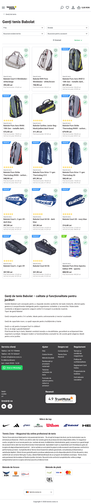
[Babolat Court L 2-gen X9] (16, 247)
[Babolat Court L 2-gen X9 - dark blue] (16, 200)
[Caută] (62, 8)
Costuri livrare (47, 354)
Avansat (58, 40)
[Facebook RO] (3, 406)
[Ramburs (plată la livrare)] (49, 480)
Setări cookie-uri (3, 394)
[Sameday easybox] (25, 474)
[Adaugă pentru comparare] (26, 55)
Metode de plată (48, 358)
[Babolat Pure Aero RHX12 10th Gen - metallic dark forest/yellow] (75, 60)
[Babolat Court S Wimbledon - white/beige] (16, 60)
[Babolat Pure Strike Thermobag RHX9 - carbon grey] (75, 106)
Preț (5, 28)
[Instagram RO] (10, 406)
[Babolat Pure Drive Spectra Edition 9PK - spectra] (75, 247)
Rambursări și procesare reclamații (47, 363)
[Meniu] (3, 8)
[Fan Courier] (6, 474)
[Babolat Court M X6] (45, 247)
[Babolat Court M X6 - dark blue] (45, 200)
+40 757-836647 (13, 354)
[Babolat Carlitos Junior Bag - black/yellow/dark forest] (45, 106)
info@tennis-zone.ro (14, 357)
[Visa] (59, 472)
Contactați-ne (63, 351)
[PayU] (49, 472)
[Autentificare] (73, 8)
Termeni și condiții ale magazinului (78, 353)
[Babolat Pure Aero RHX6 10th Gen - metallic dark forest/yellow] (16, 106)
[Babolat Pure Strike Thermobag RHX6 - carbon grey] (16, 153)
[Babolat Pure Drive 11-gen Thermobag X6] (75, 153)
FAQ (43, 351)
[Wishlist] (67, 7)
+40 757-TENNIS (13, 351)
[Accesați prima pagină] (11, 7)
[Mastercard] (68, 472)
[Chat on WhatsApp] (12, 367)
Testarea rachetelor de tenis (47, 372)
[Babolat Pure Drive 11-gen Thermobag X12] (45, 153)
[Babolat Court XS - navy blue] (75, 200)
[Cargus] (16, 474)
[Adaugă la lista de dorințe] (26, 50)
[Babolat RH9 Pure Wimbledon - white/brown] (45, 60)
